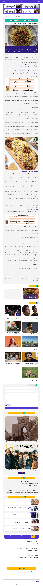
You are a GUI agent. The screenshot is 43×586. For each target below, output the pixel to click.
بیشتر (6, 302)
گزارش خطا (24, 278)
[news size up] (5, 54)
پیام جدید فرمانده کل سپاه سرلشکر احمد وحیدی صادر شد (13, 333)
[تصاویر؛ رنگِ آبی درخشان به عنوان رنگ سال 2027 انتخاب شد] (34, 515)
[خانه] (27, 584)
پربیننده (21, 537)
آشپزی (36, 16)
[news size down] (10, 54)
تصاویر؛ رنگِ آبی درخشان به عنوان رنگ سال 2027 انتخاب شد (20, 515)
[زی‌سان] (22, 1)
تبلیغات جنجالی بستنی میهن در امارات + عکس (12, 348)
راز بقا (37, 581)
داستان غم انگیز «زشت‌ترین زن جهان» (32, 550)
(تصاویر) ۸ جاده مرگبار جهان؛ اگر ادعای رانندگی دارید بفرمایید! (29, 552)
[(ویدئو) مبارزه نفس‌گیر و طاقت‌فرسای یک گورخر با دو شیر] (30, 372)
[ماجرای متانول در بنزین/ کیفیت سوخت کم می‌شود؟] (13, 357)
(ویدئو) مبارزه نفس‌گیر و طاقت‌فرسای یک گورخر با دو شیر (30, 379)
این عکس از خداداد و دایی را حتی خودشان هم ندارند (29, 488)
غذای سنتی (30, 280)
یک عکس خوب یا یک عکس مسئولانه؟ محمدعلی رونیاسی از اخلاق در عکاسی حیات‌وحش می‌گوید (23, 490)
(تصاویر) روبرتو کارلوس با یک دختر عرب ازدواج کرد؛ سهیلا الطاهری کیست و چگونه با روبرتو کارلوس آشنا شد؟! (27, 11)
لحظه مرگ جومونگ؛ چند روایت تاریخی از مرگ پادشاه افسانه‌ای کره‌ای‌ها (28, 557)
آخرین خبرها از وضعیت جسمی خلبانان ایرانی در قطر (29, 483)
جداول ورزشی (13, 20)
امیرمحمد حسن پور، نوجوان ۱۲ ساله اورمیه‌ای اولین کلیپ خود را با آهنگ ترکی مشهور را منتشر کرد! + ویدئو (30, 318)
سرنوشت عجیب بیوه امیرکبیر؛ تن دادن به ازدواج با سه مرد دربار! (28, 545)
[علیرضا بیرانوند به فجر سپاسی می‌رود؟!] (30, 327)
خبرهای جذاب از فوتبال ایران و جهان (33, 571)
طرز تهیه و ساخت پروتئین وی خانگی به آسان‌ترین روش (21, 528)
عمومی (33, 16)
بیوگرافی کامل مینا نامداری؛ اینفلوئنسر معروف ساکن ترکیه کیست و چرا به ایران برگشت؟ (10, 6)
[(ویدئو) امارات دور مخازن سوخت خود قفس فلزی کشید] (30, 341)
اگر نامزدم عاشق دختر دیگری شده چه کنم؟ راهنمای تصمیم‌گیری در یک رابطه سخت (17, 501)
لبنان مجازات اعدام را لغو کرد (33, 485)
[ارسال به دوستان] (6, 16)
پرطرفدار (32, 537)
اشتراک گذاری (6, 278)
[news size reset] (7, 54)
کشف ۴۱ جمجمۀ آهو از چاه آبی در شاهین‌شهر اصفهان (29, 481)
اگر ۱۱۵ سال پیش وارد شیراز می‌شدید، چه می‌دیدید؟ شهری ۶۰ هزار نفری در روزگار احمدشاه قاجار (21, 441)
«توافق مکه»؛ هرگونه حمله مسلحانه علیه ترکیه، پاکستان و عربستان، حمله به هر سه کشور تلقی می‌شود (22, 492)
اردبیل (26, 280)
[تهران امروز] (19, 584)
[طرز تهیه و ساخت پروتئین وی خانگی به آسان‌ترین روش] (34, 528)
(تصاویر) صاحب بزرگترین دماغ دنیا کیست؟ (32, 541)
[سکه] (22, 584)
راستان (37, 576)
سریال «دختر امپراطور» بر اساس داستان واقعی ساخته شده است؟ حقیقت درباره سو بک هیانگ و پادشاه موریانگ (10, 11)
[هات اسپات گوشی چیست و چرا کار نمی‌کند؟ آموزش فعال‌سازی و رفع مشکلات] (34, 508)
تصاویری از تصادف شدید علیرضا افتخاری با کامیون (30, 364)
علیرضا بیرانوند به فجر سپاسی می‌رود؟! (31, 333)
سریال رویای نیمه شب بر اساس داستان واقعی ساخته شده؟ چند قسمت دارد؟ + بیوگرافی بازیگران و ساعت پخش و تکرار (22, 470)
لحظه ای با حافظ (28, 20)
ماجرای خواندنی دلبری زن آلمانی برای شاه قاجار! (31, 555)
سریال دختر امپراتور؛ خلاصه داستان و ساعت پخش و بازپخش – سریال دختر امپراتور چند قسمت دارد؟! (13, 318)
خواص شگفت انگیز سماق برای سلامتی (17, 70)
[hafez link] (24, 584)
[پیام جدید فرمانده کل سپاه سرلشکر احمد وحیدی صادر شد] (13, 326)
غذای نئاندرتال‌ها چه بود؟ (34, 543)
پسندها (20, 278)
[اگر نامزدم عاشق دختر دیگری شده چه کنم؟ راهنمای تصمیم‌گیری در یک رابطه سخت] (34, 502)
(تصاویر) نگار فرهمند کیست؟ (34, 559)
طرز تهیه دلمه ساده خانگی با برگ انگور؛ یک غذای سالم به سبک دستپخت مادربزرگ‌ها (30, 296)
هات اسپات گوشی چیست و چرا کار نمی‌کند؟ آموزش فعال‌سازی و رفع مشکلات (19, 508)
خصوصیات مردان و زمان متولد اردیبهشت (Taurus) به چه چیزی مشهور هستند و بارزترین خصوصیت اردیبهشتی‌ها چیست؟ (18, 521)
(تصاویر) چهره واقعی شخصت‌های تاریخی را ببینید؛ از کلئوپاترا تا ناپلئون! (27, 548)
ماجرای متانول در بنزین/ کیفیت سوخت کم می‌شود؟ (13, 364)
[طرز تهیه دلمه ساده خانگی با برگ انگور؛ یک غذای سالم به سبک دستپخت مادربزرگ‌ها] (31, 293)
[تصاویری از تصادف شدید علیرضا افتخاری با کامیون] (30, 357)
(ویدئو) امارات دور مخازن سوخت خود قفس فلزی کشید (30, 348)
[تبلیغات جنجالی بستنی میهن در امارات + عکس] (13, 341)
